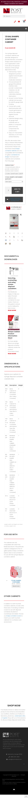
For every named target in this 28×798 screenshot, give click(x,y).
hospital (4, 718)
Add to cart (17, 190)
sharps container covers (13, 616)
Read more (16, 586)
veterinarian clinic (20, 716)
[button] (26, 28)
